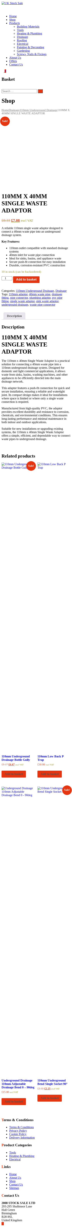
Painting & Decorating (30, 47)
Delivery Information (22, 1137)
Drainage (22, 37)
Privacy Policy (18, 1130)
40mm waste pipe (39, 294)
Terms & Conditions (21, 1127)
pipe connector (19, 297)
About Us (15, 57)
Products (14, 23)
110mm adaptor (18, 294)
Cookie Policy (17, 1134)
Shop (12, 19)
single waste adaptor (22, 301)
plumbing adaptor (39, 297)
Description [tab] (14, 316)
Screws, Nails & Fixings (31, 54)
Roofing (22, 40)
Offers (13, 61)
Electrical (22, 43)
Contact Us (16, 64)
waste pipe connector (42, 304)
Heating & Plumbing (29, 33)
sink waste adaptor (47, 301)
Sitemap (14, 1188)
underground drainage (15, 304)
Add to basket (26, 279)
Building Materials (28, 26)
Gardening (23, 50)
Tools (20, 30)
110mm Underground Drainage (38, 110)
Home (13, 16)
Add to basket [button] (14, 774)
